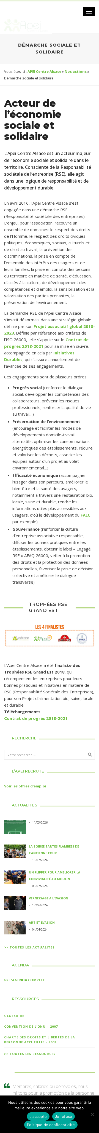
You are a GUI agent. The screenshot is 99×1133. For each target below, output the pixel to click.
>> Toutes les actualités (29, 947)
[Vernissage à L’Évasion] (15, 904)
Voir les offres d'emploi (25, 786)
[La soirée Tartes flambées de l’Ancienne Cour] (15, 852)
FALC (85, 515)
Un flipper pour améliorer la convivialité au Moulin (54, 875)
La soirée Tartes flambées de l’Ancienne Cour (54, 849)
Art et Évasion (42, 922)
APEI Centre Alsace (44, 71)
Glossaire (14, 1016)
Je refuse (63, 1116)
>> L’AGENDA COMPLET (24, 979)
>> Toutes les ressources (30, 1054)
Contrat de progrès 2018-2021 (36, 718)
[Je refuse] (92, 1114)
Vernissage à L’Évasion (48, 898)
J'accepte (38, 1116)
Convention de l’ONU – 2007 (31, 1026)
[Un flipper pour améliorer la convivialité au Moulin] (15, 878)
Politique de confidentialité (51, 1125)
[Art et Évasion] (15, 928)
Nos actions (76, 71)
